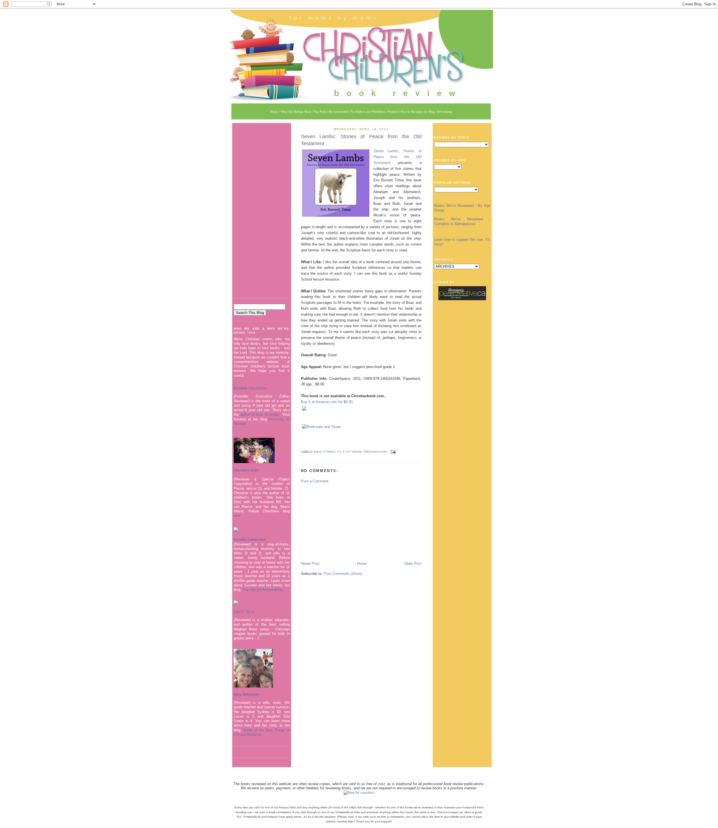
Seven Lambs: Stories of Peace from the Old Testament (361, 140)
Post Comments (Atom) (343, 574)
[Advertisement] (262, 208)
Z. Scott (248, 612)
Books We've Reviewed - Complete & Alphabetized (462, 221)
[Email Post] (392, 451)
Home (362, 563)
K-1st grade (352, 451)
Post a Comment (314, 481)
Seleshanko (250, 388)
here (237, 516)
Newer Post (310, 563)
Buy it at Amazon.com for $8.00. (327, 402)
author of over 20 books (260, 414)
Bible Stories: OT (327, 451)
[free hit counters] (359, 792)
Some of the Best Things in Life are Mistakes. (262, 732)
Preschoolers (375, 451)
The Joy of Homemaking (262, 590)
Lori (237, 612)
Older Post (413, 563)
